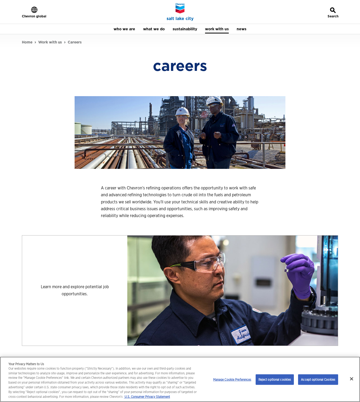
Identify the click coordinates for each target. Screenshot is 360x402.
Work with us (50, 42)
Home (27, 42)
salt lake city (180, 19)
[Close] (351, 379)
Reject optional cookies (275, 379)
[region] (180, 379)
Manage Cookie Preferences (232, 379)
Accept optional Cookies (318, 379)
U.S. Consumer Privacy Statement (147, 397)
